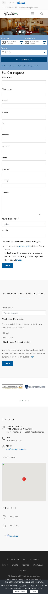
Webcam (13, 517)
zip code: (5, 146)
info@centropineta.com (30, 8)
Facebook (14, 559)
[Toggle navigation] (32, 13)
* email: (5, 100)
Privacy (5, 565)
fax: (3, 123)
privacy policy (25, 246)
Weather (14, 526)
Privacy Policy (20, 591)
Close (34, 591)
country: (5, 180)
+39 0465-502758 (10, 8)
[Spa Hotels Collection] (35, 387)
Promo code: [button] (8, 66)
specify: (5, 230)
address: (5, 135)
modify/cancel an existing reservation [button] (27, 66)
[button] (12, 42)
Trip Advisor (33, 559)
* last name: (7, 89)
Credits (15, 565)
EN (10, 2)
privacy (19, 260)
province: (5, 169)
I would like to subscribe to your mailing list (22, 241)
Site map (25, 565)
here (33, 357)
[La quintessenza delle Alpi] (12, 386)
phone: (5, 112)
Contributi (23, 570)
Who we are (38, 565)
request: (5, 192)
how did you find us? (10, 219)
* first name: (7, 77)
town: (4, 157)
